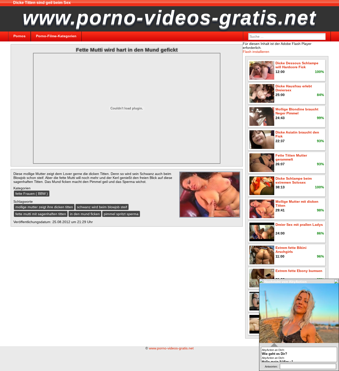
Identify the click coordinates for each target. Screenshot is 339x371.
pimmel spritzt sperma (121, 214)
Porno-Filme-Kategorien (56, 36)
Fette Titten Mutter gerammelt (291, 157)
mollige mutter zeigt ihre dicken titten (44, 207)
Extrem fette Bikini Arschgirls (290, 250)
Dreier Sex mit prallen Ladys (299, 225)
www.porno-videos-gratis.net (171, 348)
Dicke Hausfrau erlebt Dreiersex (293, 88)
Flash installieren (256, 52)
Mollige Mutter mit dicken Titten (296, 203)
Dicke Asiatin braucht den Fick (297, 134)
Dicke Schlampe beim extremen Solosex (293, 180)
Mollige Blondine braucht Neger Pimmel (296, 111)
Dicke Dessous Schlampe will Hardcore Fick (296, 65)
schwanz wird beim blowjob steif (102, 207)
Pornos (19, 36)
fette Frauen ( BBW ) (31, 194)
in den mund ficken (85, 214)
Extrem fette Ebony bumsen (298, 271)
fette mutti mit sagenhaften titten (40, 214)
